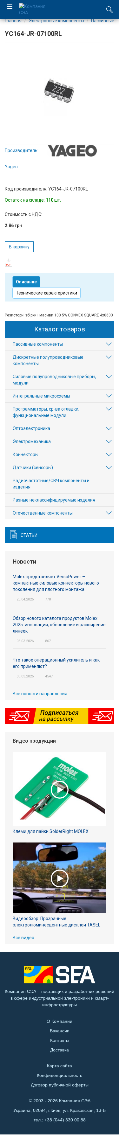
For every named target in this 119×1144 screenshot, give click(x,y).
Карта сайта (59, 1065)
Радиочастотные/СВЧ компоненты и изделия (51, 483)
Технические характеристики (46, 292)
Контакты (59, 1040)
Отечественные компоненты (43, 513)
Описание (26, 281)
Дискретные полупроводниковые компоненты (48, 360)
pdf (9, 263)
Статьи (29, 535)
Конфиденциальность (59, 1075)
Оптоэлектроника (31, 428)
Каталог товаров (59, 329)
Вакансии (59, 1030)
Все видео (23, 937)
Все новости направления (40, 693)
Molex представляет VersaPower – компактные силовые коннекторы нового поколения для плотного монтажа (56, 583)
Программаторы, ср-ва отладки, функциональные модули (46, 412)
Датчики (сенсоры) (33, 467)
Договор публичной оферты (60, 1084)
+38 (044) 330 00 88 (65, 1119)
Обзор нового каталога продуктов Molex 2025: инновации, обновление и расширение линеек (59, 625)
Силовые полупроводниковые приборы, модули (54, 379)
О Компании (59, 1021)
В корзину (19, 246)
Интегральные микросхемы (41, 396)
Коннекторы (25, 454)
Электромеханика (32, 441)
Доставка (59, 1049)
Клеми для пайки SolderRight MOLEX (51, 831)
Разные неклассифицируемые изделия (54, 500)
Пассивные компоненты (38, 344)
